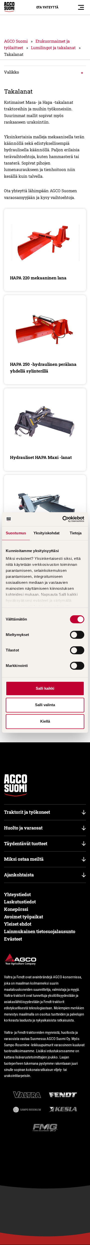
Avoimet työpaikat (23, 917)
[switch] (77, 635)
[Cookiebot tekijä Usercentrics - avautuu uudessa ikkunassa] (63, 519)
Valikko (11, 72)
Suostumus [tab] (16, 533)
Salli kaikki (45, 688)
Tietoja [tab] (76, 533)
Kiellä (45, 721)
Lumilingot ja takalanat (53, 47)
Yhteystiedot (17, 894)
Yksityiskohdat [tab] (47, 533)
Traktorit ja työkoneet (27, 812)
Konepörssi (16, 909)
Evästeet (13, 939)
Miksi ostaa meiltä (24, 859)
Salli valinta (45, 705)
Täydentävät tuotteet (25, 843)
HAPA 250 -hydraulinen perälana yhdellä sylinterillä (43, 367)
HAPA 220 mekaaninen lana (38, 278)
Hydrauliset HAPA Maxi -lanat (41, 457)
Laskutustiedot (20, 902)
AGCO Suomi (16, 41)
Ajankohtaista (19, 875)
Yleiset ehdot (17, 924)
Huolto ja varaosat (23, 828)
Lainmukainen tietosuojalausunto (39, 931)
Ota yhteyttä (47, 7)
